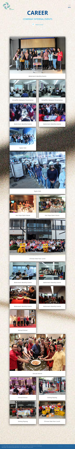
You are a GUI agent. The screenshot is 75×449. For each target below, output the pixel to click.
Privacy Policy (69, 446)
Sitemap (60, 446)
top (37, 443)
